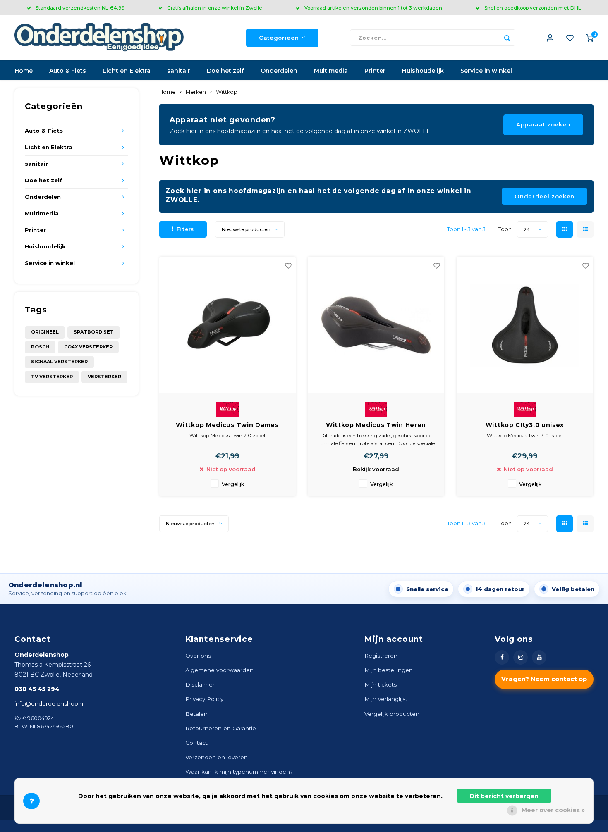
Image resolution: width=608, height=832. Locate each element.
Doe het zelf (225, 70)
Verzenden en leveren (216, 757)
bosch (40, 347)
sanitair (178, 70)
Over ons (198, 655)
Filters (185, 229)
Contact (196, 742)
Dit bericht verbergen (504, 796)
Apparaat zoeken (543, 124)
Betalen (196, 713)
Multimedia (331, 70)
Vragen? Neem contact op (544, 679)
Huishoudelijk (423, 70)
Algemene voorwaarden (219, 670)
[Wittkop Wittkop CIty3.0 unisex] (525, 325)
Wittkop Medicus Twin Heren (376, 425)
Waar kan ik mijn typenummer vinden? (239, 771)
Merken (196, 92)
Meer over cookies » (553, 810)
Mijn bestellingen (388, 670)
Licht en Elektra (127, 70)
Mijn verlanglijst (385, 699)
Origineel (45, 332)
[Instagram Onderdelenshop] (520, 657)
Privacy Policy (204, 699)
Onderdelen (279, 70)
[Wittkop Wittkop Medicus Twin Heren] (376, 325)
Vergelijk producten (391, 713)
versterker (104, 376)
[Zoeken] (507, 37)
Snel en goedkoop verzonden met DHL (532, 8)
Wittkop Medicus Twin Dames (227, 425)
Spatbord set (94, 332)
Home (23, 70)
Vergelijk (233, 484)
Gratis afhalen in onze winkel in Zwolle (214, 8)
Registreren (380, 655)
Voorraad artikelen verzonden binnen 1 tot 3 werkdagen (373, 8)
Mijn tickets (380, 684)
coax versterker (88, 347)
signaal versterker (59, 362)
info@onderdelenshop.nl (49, 703)
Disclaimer (200, 684)
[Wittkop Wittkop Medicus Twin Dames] (227, 325)
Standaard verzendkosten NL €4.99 (80, 8)
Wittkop (226, 92)
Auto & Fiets (67, 70)
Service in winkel (486, 70)
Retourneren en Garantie (220, 728)
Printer (374, 70)
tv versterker (52, 376)
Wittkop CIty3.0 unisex (525, 425)
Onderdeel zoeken (544, 196)
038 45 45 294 (37, 689)
